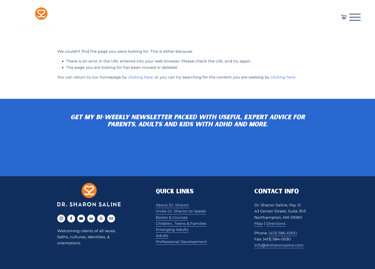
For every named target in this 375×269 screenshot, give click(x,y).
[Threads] (101, 218)
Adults (162, 235)
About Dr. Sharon (172, 205)
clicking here (140, 77)
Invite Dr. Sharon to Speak (181, 211)
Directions (276, 223)
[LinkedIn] (91, 218)
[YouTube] (81, 218)
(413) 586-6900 (283, 233)
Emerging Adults (172, 229)
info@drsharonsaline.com (279, 245)
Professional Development (181, 241)
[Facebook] (71, 218)
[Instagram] (61, 218)
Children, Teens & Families (181, 223)
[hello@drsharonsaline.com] (111, 218)
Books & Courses (172, 217)
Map (258, 223)
